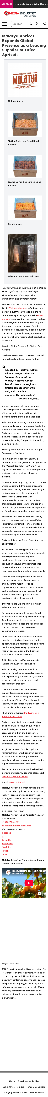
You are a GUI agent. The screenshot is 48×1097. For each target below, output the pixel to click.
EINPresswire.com (17, 308)
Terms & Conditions (35, 1087)
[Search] (31, 24)
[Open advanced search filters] (37, 24)
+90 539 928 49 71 (10, 822)
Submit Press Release (13, 1087)
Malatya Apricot (17, 782)
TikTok (5, 850)
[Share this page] (44, 23)
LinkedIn (6, 840)
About (12, 1081)
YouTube (6, 847)
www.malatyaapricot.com (15, 776)
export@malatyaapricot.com (16, 825)
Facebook (7, 833)
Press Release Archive (28, 1081)
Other (5, 854)
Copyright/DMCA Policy (16, 1092)
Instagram (7, 843)
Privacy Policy (37, 1092)
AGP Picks (7, 4)
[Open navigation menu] (4, 23)
